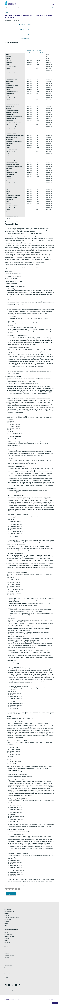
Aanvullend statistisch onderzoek (11, 917)
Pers (5, 951)
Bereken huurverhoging (9, 911)
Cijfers (7, 12)
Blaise (5, 925)
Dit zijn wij (6, 953)
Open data (6, 913)
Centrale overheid (8, 934)
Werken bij (6, 957)
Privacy (6, 940)
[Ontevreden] (9, 888)
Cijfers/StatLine (7, 909)
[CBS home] (11, 3)
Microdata (6, 915)
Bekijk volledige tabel (26, 24)
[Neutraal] (12, 888)
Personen (6, 938)
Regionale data (7, 919)
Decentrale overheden (9, 936)
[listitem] (5, 985)
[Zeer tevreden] (19, 888)
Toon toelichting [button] (25, 38)
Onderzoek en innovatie (9, 955)
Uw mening (54, 1003)
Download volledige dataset (26, 34)
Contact (6, 949)
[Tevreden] (15, 888)
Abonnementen (7, 979)
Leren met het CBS (8, 959)
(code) (50, 51)
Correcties (6, 961)
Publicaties (6, 921)
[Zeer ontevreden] (6, 888)
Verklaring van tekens (12, 221)
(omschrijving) (40, 51)
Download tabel (26, 29)
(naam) (30, 51)
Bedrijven (6, 932)
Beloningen (7, 942)
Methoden (6, 923)
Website (6, 967)
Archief (6, 977)
